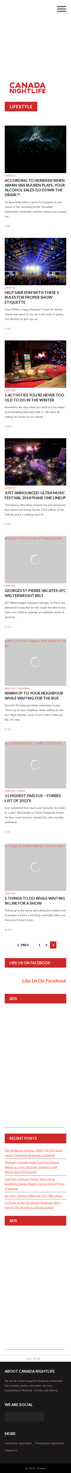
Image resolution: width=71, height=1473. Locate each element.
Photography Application (50, 1443)
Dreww (41, 1468)
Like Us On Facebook (29, 962)
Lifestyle (10, 175)
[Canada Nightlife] (28, 81)
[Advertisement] (35, 38)
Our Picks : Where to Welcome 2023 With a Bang (33, 1196)
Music (21, 790)
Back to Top (34, 1358)
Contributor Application (18, 1443)
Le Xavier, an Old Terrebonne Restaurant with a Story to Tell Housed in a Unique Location (32, 1205)
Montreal (24, 688)
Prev (25, 945)
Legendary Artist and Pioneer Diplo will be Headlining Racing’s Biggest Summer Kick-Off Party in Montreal (35, 1183)
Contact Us (11, 1450)
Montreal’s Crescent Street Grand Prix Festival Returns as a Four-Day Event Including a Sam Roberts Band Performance (32, 1167)
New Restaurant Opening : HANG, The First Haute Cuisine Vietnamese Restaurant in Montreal (33, 1153)
